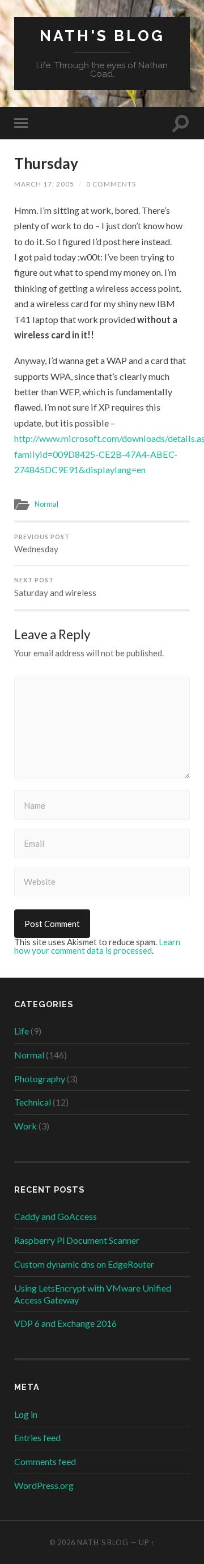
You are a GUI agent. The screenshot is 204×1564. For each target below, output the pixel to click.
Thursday (46, 163)
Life (21, 1030)
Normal (46, 503)
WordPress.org (44, 1485)
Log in (25, 1414)
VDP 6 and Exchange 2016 (65, 1323)
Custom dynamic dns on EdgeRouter (84, 1264)
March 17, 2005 (44, 184)
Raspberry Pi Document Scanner (76, 1240)
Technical (32, 1102)
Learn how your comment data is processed (97, 946)
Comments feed (45, 1461)
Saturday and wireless (55, 587)
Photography (39, 1078)
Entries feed (37, 1437)
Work (25, 1125)
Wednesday (42, 544)
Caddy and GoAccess (55, 1216)
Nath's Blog (102, 35)
